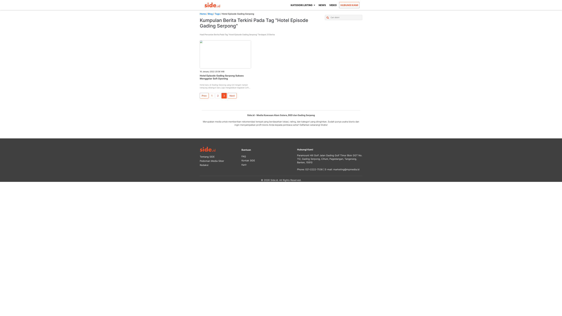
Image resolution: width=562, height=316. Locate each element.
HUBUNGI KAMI (349, 5)
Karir (244, 164)
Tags (217, 13)
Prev (204, 95)
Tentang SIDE (207, 156)
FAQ (243, 156)
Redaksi (204, 165)
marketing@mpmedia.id (346, 169)
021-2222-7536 (314, 169)
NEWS (322, 5)
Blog (210, 13)
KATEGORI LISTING (301, 5)
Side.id (274, 180)
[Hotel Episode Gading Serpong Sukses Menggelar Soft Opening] (225, 54)
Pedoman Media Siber (212, 160)
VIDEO (333, 5)
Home (203, 13)
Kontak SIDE (248, 160)
